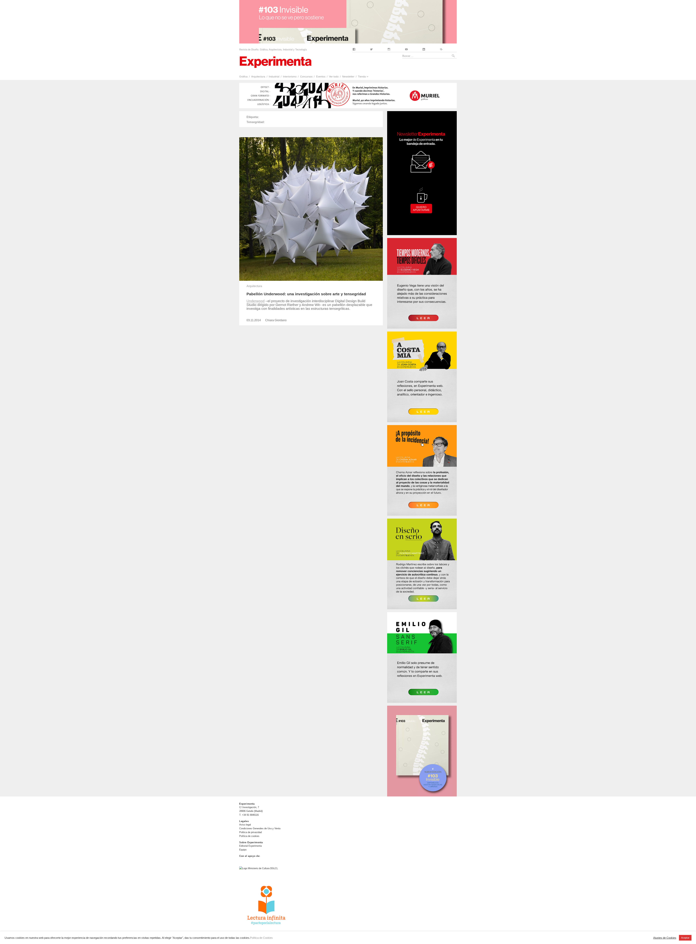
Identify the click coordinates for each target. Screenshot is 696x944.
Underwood (255, 301)
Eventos (320, 76)
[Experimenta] (275, 62)
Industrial (274, 76)
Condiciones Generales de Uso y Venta (259, 828)
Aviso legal (245, 824)
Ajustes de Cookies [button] (664, 937)
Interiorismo (290, 76)
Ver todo (334, 76)
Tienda (362, 76)
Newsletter (348, 76)
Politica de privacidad (250, 832)
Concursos (306, 76)
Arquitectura (258, 76)
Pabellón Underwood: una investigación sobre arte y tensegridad (306, 294)
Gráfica (243, 76)
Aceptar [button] (685, 937)
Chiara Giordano (276, 320)
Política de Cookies (261, 937)
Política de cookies (249, 836)
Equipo (242, 849)
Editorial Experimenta (250, 845)
